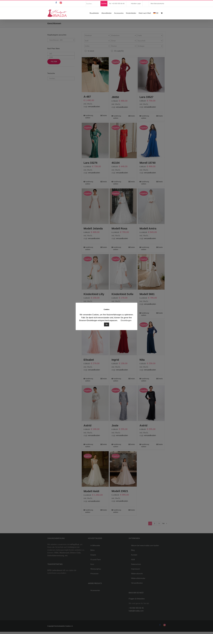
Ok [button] (107, 324)
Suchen (104, 3)
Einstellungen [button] (126, 320)
